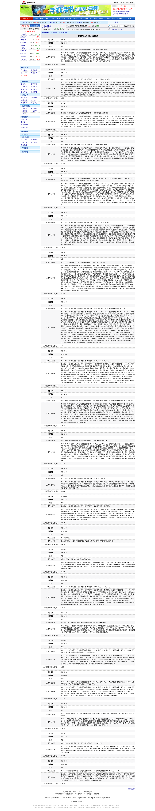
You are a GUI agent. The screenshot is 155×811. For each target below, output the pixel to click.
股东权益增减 (63, 32)
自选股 (129, 18)
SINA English (91, 798)
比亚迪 (22, 48)
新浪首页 (124, 2)
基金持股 (24, 89)
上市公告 (24, 114)
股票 (36, 18)
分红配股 (24, 108)
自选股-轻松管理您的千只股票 (122, 9)
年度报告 (34, 139)
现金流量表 (24, 127)
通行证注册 (99, 798)
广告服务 (62, 798)
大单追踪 (24, 100)
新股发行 (34, 108)
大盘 (58, 18)
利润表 (23, 122)
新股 (69, 18)
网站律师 (83, 798)
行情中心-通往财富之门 (120, 14)
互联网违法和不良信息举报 (73, 794)
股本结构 (34, 84)
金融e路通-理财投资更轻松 (121, 11)
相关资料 (34, 92)
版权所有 (81, 801)
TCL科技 (23, 40)
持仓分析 (34, 103)
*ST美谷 (23, 51)
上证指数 (24, 22)
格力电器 (23, 45)
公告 (52, 18)
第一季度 (34, 142)
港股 (108, 18)
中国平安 (23, 54)
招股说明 (34, 111)
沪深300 (79, 22)
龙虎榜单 (34, 73)
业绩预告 (24, 119)
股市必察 (24, 70)
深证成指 (52, 22)
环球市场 (88, 18)
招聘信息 (76, 798)
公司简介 (24, 84)
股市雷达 (24, 75)
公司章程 (24, 92)
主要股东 (24, 86)
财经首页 (117, 2)
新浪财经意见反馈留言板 (92, 794)
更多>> (112, 22)
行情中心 (120, 18)
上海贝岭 (23, 59)
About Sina (55, 798)
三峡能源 (23, 34)
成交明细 (34, 100)
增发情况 (24, 111)
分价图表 (24, 103)
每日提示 (34, 70)
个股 (64, 18)
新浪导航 (131, 2)
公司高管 (34, 89)
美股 (113, 18)
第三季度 (24, 145)
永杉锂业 (46, 26)
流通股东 (34, 86)
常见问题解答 (59, 794)
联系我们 (69, 798)
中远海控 (23, 42)
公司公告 (24, 139)
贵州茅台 (23, 56)
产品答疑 (107, 798)
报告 (80, 18)
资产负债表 (24, 124)
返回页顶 (131, 789)
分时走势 (24, 97)
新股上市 (24, 73)
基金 (41, 18)
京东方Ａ (23, 37)
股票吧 (101, 18)
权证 (75, 18)
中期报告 (24, 142)
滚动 (47, 18)
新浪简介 (48, 798)
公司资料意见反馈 (116, 29)
